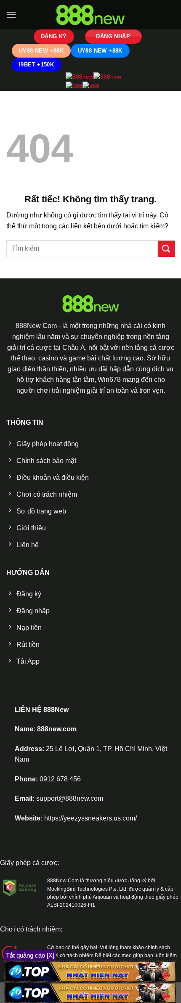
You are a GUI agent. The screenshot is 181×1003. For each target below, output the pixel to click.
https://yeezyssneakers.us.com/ (90, 818)
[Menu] (11, 14)
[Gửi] (166, 249)
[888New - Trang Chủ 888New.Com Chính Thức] (90, 15)
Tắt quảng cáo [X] (30, 955)
